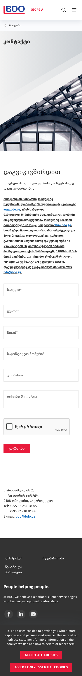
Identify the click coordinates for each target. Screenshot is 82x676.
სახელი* (14, 290)
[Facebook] (8, 614)
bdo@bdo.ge (12, 272)
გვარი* (13, 311)
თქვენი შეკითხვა (22, 396)
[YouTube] (33, 614)
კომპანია (15, 375)
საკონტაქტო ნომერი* (25, 354)
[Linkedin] (21, 614)
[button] (41, 655)
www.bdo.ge (11, 209)
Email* (12, 332)
